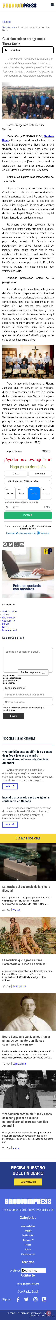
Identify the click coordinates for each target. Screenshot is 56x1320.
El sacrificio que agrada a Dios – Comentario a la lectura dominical (24, 962)
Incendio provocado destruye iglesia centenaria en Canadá (25, 799)
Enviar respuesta (30, 672)
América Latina (9, 611)
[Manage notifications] (48, 1313)
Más (8, 786)
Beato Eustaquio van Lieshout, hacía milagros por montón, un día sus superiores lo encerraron (26, 1040)
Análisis (6, 614)
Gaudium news (9, 27)
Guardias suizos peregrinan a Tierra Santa (23, 41)
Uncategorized (9, 630)
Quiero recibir (28, 1182)
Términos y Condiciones (42, 1315)
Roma (5, 627)
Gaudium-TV (8, 620)
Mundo (6, 22)
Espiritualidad (9, 617)
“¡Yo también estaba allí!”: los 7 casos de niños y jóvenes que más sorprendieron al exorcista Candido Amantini (27, 757)
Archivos (15, 1271)
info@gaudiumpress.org (28, 1283)
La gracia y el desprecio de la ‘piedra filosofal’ (26, 889)
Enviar (13, 715)
